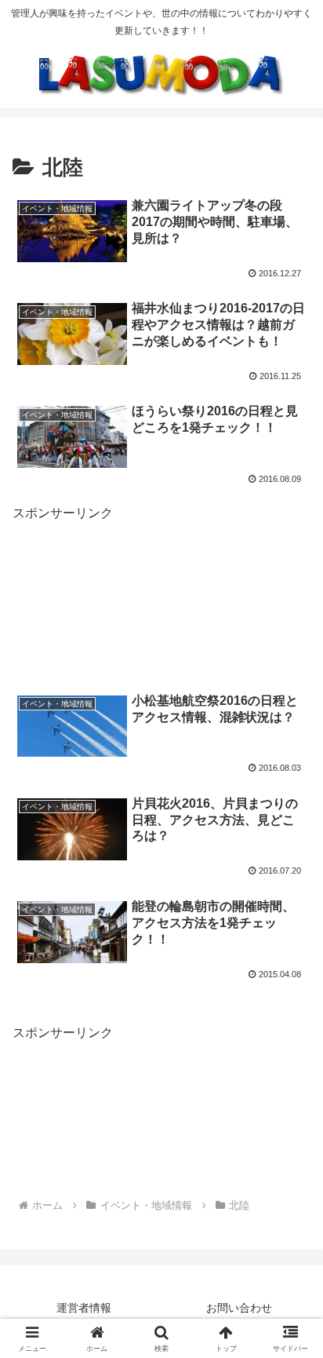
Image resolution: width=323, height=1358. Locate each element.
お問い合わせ (239, 1307)
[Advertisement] (161, 592)
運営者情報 (83, 1307)
